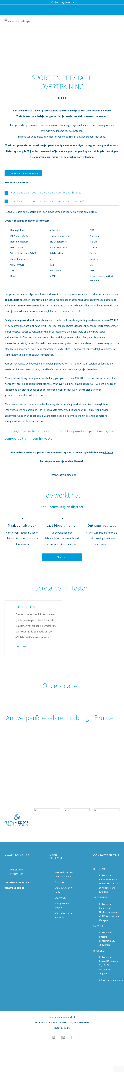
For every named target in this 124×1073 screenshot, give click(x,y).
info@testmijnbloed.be (62, 2)
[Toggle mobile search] (113, 21)
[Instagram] (108, 993)
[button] (62, 192)
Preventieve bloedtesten (16, 871)
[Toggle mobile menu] (118, 21)
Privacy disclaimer (62, 1027)
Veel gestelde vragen (62, 905)
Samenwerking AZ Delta (64, 889)
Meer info (62, 557)
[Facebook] (104, 993)
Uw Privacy (60, 897)
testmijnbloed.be (58, 1016)
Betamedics (41, 1022)
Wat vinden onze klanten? (63, 915)
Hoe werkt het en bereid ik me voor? (64, 874)
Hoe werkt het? (62, 495)
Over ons (59, 882)
